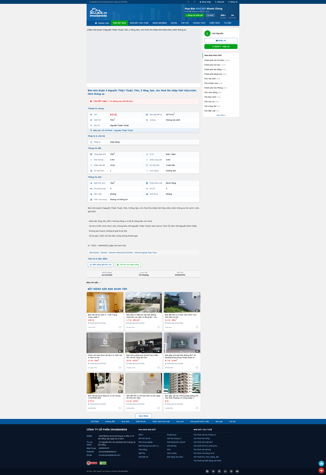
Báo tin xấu (93, 282)
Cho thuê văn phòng (202, 449)
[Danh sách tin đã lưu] (195, 2)
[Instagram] (219, 471)
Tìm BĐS (210, 15)
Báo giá (219, 421)
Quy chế (180, 421)
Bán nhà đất (94, 253)
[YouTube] (237, 471)
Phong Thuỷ (199, 23)
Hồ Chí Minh (107, 130)
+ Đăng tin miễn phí (195, 15)
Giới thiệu (95, 421)
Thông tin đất (94, 148)
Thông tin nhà (94, 177)
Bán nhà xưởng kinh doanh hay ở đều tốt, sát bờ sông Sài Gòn (142, 356)
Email (89, 455)
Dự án (174, 23)
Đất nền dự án (145, 438)
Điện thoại (91, 448)
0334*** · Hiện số (221, 46)
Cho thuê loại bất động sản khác (207, 460)
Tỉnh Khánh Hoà (213, 83)
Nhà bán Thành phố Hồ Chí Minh (121, 253)
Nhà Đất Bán (119, 23)
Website (90, 452)
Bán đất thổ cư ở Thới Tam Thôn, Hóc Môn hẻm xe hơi (180, 316)
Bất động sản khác (175, 457)
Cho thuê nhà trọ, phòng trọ (205, 446)
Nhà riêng (143, 449)
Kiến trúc (215, 23)
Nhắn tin (222, 40)
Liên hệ (232, 421)
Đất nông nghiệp (146, 442)
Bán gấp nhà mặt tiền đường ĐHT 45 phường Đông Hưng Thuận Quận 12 (180, 356)
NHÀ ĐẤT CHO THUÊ (203, 429)
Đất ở (141, 435)
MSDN (89, 436)
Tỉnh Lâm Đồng (212, 92)
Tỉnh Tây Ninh (212, 79)
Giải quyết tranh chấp (199, 421)
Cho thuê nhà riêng (201, 438)
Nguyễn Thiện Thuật (123, 130)
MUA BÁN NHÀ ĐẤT (147, 429)
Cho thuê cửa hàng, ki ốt (204, 453)
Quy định (125, 421)
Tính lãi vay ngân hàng (129, 264)
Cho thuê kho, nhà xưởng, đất (206, 457)
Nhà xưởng (171, 453)
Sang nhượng (160, 23)
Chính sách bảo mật (161, 421)
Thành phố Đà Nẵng (215, 69)
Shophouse (171, 435)
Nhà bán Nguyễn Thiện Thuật (146, 253)
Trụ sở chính (89, 443)
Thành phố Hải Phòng (215, 88)
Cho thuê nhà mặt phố (203, 442)
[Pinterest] (231, 471)
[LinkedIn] (225, 471)
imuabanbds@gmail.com (109, 455)
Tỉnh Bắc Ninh (212, 97)
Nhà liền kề (143, 457)
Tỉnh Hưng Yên (212, 106)
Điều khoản (141, 421)
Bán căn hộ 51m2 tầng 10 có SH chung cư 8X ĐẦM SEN (104, 397)
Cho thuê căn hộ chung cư (205, 435)
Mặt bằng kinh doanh (176, 442)
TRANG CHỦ (103, 23)
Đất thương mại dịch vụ (149, 446)
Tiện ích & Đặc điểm (97, 259)
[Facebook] (207, 471)
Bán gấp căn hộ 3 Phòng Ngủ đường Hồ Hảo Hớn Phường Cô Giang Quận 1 (181, 397)
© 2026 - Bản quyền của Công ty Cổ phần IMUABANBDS (107, 471)
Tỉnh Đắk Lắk (211, 111)
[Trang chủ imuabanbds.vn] (102, 12)
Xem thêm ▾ (221, 115)
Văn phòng (171, 446)
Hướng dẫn (110, 421)
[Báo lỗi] (321, 463)
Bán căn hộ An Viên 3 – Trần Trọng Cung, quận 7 (102, 316)
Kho (169, 449)
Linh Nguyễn (217, 33)
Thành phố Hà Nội (215, 65)
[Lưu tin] (120, 327)
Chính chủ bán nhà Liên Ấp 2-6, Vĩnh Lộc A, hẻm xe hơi (105, 356)
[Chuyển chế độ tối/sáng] (189, 2)
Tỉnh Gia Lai (211, 101)
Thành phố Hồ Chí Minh (217, 60)
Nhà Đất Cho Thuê (139, 23)
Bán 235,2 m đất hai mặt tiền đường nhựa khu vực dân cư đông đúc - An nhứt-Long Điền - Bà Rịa (141, 316)
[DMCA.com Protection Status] (103, 463)
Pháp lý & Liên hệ (96, 136)
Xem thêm (143, 416)
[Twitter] (213, 471)
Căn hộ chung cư (174, 438)
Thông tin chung (96, 108)
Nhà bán (104, 253)
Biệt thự (142, 453)
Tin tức (185, 23)
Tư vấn (227, 23)
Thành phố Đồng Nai (215, 74)
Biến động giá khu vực (102, 264)
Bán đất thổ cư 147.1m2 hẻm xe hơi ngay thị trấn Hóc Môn (143, 397)
